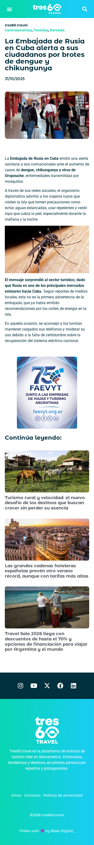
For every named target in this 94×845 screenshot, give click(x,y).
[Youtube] (34, 686)
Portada (57, 30)
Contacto (32, 795)
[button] (9, 9)
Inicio (16, 795)
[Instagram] (20, 686)
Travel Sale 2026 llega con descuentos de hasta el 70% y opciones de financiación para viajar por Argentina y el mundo (46, 641)
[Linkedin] (73, 686)
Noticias (41, 30)
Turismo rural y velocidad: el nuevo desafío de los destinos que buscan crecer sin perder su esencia (45, 503)
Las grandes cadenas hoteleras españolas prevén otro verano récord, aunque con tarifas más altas (46, 571)
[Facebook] (60, 686)
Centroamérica (18, 30)
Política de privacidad (63, 795)
